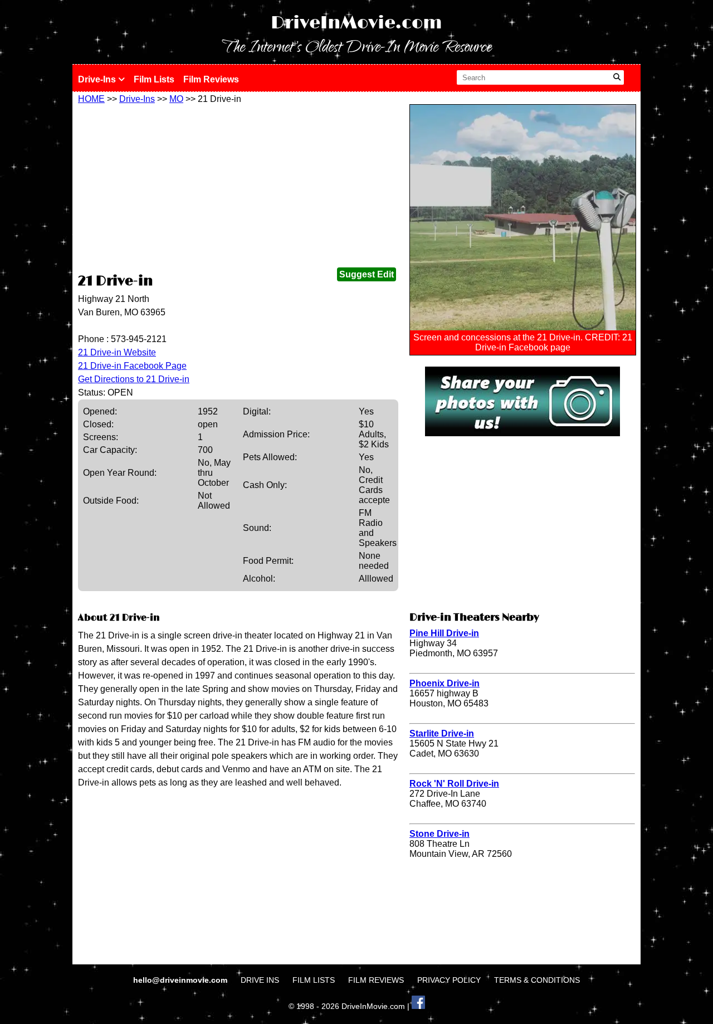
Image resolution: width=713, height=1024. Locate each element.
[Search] (617, 77)
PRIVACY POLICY (449, 980)
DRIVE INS (260, 980)
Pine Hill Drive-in (444, 633)
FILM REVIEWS (376, 980)
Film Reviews (211, 79)
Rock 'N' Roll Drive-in (454, 783)
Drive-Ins (98, 79)
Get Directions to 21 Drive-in (133, 379)
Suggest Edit (366, 274)
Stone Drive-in (439, 833)
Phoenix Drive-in (444, 683)
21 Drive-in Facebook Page (132, 365)
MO (176, 99)
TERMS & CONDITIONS (537, 980)
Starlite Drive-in (441, 733)
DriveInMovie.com (356, 23)
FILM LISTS (313, 980)
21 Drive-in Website (117, 352)
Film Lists (154, 79)
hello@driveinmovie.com (181, 980)
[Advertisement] (238, 188)
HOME (91, 99)
